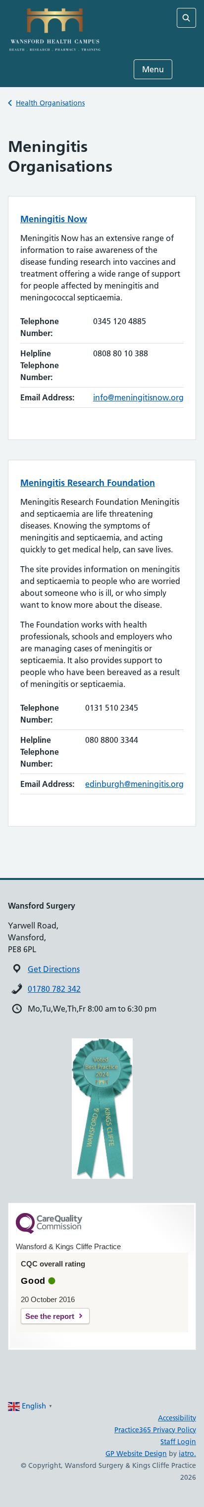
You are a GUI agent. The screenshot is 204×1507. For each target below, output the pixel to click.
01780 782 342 (54, 989)
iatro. (187, 1453)
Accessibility (177, 1417)
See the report (49, 1316)
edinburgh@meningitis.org (134, 784)
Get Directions (54, 969)
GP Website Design (136, 1453)
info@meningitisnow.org (138, 397)
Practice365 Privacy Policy (155, 1429)
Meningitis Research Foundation (87, 482)
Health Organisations (50, 102)
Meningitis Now (53, 219)
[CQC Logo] (49, 1231)
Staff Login (178, 1441)
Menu (153, 69)
